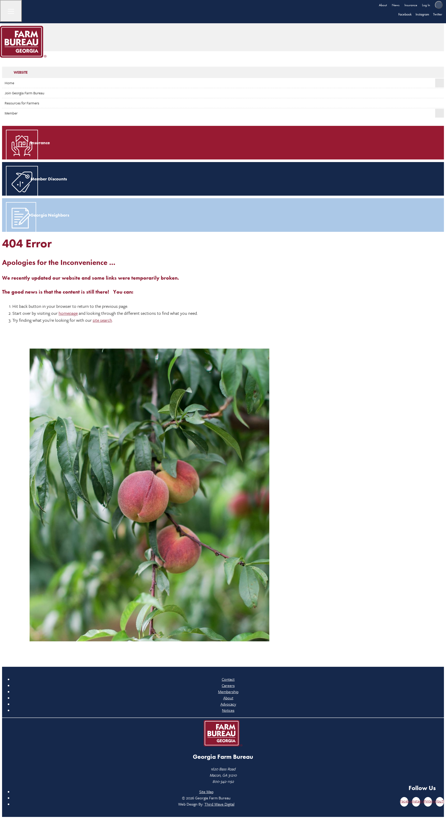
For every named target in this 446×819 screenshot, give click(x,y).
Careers (228, 685)
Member (11, 113)
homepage (68, 313)
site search (102, 320)
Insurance (410, 5)
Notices (228, 710)
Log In (426, 5)
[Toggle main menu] (11, 11)
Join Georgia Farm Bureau (24, 93)
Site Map (206, 791)
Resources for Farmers (22, 103)
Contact (228, 679)
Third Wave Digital (219, 804)
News (396, 5)
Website (21, 72)
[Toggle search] (439, 5)
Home (9, 83)
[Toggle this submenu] (439, 83)
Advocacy (228, 704)
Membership (228, 691)
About (383, 5)
